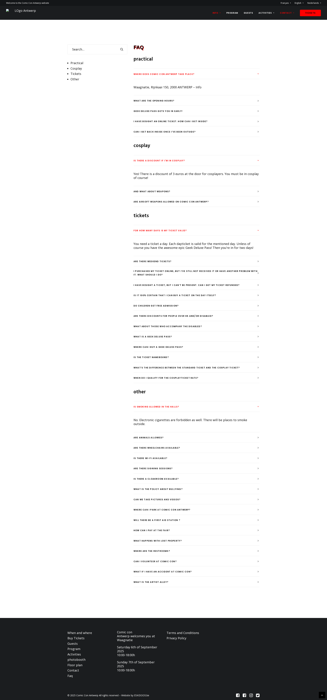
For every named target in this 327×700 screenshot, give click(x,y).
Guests (248, 12)
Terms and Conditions (183, 633)
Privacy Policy (176, 638)
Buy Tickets (75, 638)
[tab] (197, 74)
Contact (286, 12)
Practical (77, 63)
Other (75, 79)
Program (232, 12)
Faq (70, 676)
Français (285, 3)
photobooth (76, 660)
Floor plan (74, 665)
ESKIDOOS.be (141, 695)
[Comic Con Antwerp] (24, 13)
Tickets (76, 74)
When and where (79, 633)
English (298, 3)
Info (215, 12)
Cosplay (76, 68)
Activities (265, 12)
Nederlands (313, 3)
